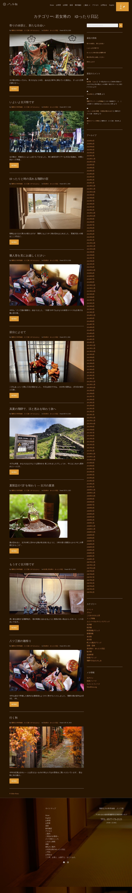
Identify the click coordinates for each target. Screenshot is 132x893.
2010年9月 (90, 463)
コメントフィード (93, 684)
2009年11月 (91, 493)
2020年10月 (91, 270)
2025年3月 (90, 156)
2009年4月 (90, 514)
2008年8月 (90, 538)
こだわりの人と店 (93, 615)
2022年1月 (90, 240)
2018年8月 (90, 276)
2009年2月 (90, 520)
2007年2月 (90, 592)
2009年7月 (90, 505)
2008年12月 (91, 526)
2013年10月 (91, 351)
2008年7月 (90, 541)
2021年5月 (90, 264)
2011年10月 (91, 424)
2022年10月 (91, 216)
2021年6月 (90, 261)
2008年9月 (90, 535)
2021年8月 (90, 255)
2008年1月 (90, 559)
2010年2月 (90, 484)
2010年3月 (90, 481)
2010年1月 (90, 487)
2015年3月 (90, 309)
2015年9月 (90, 294)
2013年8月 (90, 357)
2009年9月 (90, 499)
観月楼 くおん (91, 82)
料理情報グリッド (93, 630)
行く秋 (13, 717)
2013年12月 (91, 345)
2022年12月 (91, 213)
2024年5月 (90, 171)
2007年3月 (90, 589)
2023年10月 (91, 192)
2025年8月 (90, 147)
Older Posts (14, 794)
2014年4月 (90, 333)
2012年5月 (90, 403)
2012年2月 (90, 411)
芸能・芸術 (91, 646)
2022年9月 (90, 219)
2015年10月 (91, 291)
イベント (90, 609)
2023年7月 (90, 201)
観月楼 (89, 651)
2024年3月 (90, 177)
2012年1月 (90, 415)
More (14, 89)
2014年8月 (90, 321)
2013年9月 (90, 354)
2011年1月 (90, 451)
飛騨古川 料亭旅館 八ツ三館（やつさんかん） (25, 30)
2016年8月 (90, 282)
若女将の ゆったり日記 (50, 30)
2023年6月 (90, 204)
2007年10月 (91, 568)
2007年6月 (90, 580)
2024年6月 (90, 168)
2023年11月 (91, 189)
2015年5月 (90, 303)
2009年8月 (90, 502)
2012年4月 (90, 405)
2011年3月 (90, 445)
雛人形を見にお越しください (27, 255)
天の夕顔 (89, 94)
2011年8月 (90, 430)
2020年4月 (90, 273)
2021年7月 (90, 258)
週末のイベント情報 (93, 121)
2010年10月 (91, 460)
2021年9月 (90, 252)
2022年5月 (90, 231)
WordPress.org (92, 687)
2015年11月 (91, 288)
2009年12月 (91, 490)
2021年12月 (91, 243)
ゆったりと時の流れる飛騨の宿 (28, 178)
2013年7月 (90, 360)
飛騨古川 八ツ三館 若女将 (110, 121)
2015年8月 (90, 297)
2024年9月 (90, 165)
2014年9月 (90, 318)
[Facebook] (64, 862)
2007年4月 (90, 586)
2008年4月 (90, 550)
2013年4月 (90, 369)
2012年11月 (91, 384)
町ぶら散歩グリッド (94, 643)
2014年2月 (90, 339)
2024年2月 (90, 180)
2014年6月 (90, 327)
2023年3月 (90, 207)
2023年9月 (90, 195)
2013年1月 (90, 378)
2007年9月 (90, 571)
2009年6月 (90, 508)
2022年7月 (90, 225)
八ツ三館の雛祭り (20, 640)
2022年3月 (90, 237)
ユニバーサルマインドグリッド (98, 621)
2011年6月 (90, 436)
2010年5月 (90, 475)
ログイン (90, 678)
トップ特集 (91, 618)
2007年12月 (91, 562)
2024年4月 (90, 174)
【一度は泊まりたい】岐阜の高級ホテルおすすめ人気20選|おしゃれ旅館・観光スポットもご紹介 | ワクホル (104, 84)
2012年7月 (90, 396)
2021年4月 (90, 267)
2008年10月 (91, 532)
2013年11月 (91, 348)
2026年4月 (90, 141)
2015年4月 (90, 306)
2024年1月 (90, 183)
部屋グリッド (92, 658)
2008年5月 (90, 547)
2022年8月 (90, 222)
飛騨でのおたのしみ (94, 661)
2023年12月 (91, 186)
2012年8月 (90, 393)
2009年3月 (90, 517)
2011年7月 (90, 433)
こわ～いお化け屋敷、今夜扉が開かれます (99, 111)
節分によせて (17, 332)
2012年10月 (91, 387)
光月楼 (89, 624)
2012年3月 (90, 408)
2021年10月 (91, 249)
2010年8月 (90, 466)
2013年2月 (90, 375)
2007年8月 (90, 574)
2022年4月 (90, 234)
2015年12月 (91, 285)
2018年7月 (90, 279)
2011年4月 (90, 442)
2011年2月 (90, 448)
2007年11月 (91, 565)
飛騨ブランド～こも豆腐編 (95, 101)
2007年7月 (90, 577)
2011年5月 (90, 439)
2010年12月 (91, 454)
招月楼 (89, 627)
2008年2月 (90, 556)
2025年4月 (90, 153)
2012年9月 (90, 390)
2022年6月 (90, 228)
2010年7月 (90, 469)
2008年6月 (90, 544)
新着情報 (90, 633)
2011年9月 (90, 427)
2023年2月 (90, 210)
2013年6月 (90, 363)
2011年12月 (91, 418)
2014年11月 (91, 315)
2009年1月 (90, 523)
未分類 (45, 569)
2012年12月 (91, 381)
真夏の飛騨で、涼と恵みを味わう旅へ (32, 408)
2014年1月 (90, 342)
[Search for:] (102, 25)
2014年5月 (90, 330)
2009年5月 (90, 511)
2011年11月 (91, 421)
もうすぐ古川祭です (21, 564)
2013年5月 (90, 366)
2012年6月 (90, 400)
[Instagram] (68, 862)
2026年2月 (90, 144)
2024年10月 (91, 162)
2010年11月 (91, 457)
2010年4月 (90, 478)
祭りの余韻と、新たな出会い (27, 25)
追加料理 (90, 655)
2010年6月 (90, 472)
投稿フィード (92, 681)
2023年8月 (90, 198)
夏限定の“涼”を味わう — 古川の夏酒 (31, 485)
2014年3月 (90, 336)
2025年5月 (90, 150)
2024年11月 (91, 159)
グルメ (89, 612)
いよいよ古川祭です (21, 102)
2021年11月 (91, 246)
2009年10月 (91, 496)
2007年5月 (90, 583)
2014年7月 (90, 324)
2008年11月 (91, 529)
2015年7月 (90, 300)
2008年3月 (90, 553)
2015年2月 (90, 312)
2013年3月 (90, 372)
